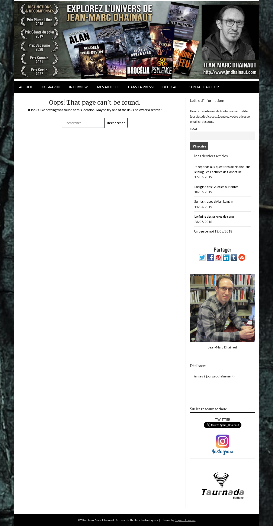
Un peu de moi (204, 231)
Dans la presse (141, 87)
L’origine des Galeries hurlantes (216, 187)
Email (194, 129)
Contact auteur (204, 87)
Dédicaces (172, 87)
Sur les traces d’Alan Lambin (213, 201)
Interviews (79, 87)
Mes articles (109, 87)
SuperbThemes (185, 520)
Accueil (26, 87)
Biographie (51, 87)
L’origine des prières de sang (214, 216)
